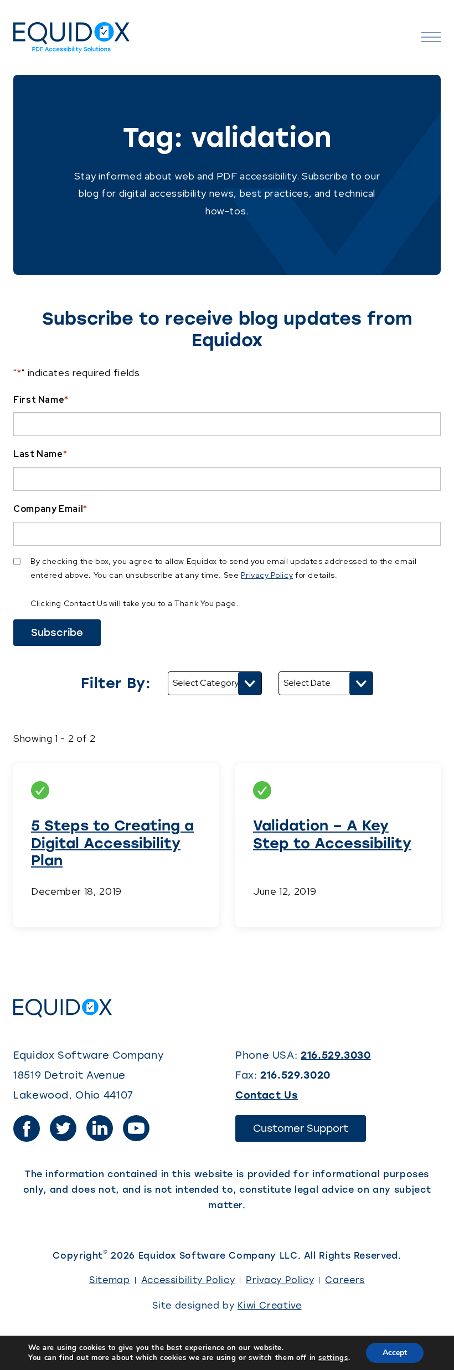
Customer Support (309, 1132)
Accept (395, 1352)
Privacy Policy (267, 575)
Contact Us (266, 1095)
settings (333, 1358)
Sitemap (109, 1280)
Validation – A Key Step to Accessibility (332, 834)
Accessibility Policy (188, 1280)
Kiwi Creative (269, 1305)
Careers (344, 1280)
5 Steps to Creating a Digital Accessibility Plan (112, 843)
